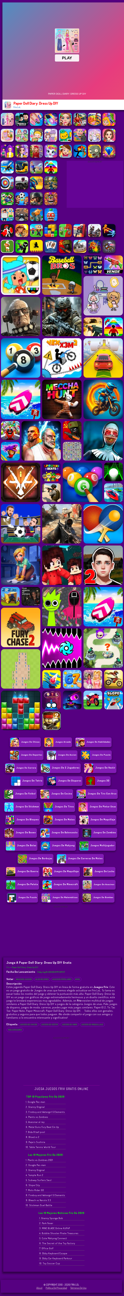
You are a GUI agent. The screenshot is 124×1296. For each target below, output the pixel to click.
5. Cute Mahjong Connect (53, 1238)
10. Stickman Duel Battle (39, 1205)
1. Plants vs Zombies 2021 (39, 1160)
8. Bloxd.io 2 (32, 1137)
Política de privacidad (56, 1288)
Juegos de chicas (30, 741)
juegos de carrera (26, 767)
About (39, 1288)
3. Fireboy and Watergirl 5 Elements (45, 1111)
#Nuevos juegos (24, 979)
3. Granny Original (35, 1170)
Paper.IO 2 (100, 1007)
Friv (8, 967)
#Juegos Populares (62, 979)
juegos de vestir (49, 1024)
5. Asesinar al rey (35, 1122)
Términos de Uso (78, 1288)
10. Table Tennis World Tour (41, 1147)
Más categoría (15, 1030)
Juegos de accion (67, 754)
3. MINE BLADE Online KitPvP (54, 1228)
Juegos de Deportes (31, 754)
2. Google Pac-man (36, 1165)
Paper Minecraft (35, 1010)
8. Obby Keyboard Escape (53, 1253)
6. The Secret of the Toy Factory (57, 1243)
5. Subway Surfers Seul (39, 1180)
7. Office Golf (46, 1248)
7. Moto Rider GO (35, 1190)
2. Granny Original (35, 1106)
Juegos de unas (69, 1024)
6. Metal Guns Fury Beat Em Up (42, 1127)
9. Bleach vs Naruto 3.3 (38, 1200)
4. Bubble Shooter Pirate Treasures (58, 1233)
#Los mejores (42, 979)
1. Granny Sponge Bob (51, 1218)
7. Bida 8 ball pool (35, 1132)
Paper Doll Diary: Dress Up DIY (25, 967)
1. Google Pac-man (35, 1101)
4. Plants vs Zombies (37, 1116)
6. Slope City (33, 1185)
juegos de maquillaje (92, 1024)
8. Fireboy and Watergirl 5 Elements (45, 1195)
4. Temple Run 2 (34, 1175)
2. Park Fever (46, 1223)
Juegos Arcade (63, 741)
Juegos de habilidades (98, 741)
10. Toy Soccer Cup (49, 1263)
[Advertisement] (95, 185)
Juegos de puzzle (101, 754)
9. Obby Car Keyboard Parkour (55, 1258)
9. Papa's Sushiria (35, 1142)
